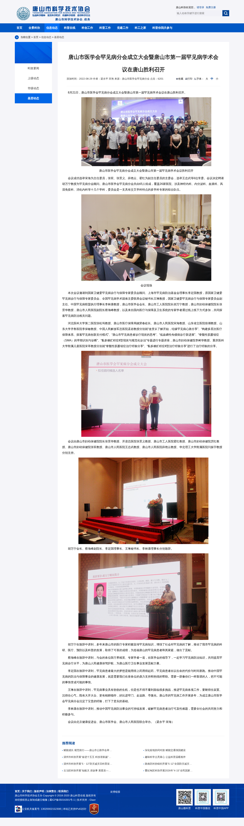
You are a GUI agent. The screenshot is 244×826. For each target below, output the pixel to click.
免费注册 (211, 7)
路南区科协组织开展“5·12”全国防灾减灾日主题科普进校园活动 (169, 763)
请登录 (200, 7)
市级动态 (33, 88)
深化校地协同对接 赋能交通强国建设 (165, 750)
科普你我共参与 (162, 27)
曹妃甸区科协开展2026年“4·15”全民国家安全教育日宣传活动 (169, 770)
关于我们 (27, 791)
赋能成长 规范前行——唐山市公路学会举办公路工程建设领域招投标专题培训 (88, 750)
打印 (189, 78)
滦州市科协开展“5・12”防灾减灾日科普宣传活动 (88, 763)
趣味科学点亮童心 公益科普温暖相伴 (165, 757)
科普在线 (69, 27)
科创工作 (87, 27)
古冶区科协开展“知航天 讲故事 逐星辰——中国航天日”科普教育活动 (88, 770)
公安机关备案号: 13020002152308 (41, 808)
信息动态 (52, 27)
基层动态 (59, 37)
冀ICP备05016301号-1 (62, 799)
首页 (19, 27)
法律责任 (51, 791)
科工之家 (140, 27)
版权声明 (39, 791)
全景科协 (34, 27)
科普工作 (105, 27)
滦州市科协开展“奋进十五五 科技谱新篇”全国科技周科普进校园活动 (88, 757)
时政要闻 (33, 68)
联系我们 (63, 791)
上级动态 (33, 78)
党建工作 (122, 27)
